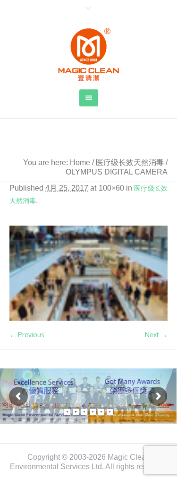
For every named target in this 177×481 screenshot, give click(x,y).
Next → (156, 335)
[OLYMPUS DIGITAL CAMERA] (88, 273)
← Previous (26, 335)
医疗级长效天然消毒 (130, 162)
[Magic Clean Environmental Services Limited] (88, 54)
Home (80, 162)
